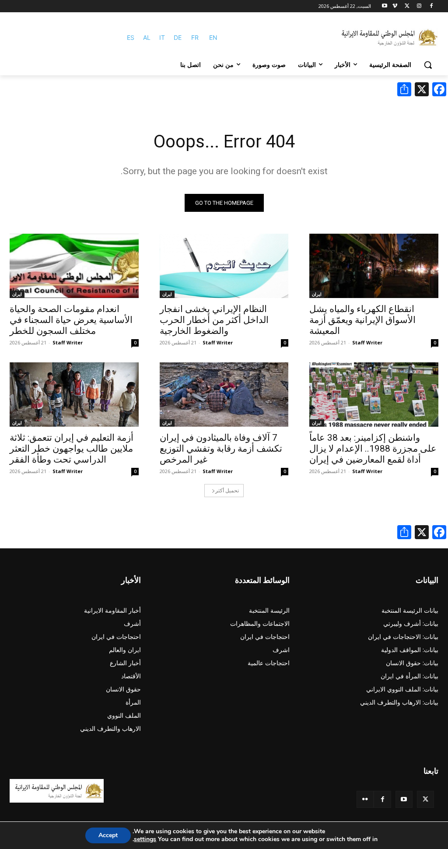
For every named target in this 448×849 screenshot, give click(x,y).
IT (162, 37)
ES (130, 37)
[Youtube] (385, 6)
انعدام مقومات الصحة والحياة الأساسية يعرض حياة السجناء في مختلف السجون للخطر (71, 320)
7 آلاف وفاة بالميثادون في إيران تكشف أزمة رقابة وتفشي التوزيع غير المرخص (221, 448)
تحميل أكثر (227, 490)
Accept (108, 835)
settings (145, 839)
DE (178, 37)
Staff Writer (367, 342)
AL (146, 37)
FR (195, 37)
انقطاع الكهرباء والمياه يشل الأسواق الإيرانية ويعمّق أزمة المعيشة (362, 320)
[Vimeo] (395, 6)
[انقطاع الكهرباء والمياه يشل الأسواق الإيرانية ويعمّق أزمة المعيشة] (373, 266)
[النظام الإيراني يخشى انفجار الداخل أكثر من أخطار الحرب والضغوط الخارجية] (224, 266)
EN (213, 37)
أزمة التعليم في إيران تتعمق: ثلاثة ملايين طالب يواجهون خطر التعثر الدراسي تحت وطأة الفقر (71, 448)
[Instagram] (419, 6)
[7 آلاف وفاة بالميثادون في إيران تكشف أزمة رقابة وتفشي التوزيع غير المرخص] (224, 394)
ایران (317, 294)
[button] (427, 64)
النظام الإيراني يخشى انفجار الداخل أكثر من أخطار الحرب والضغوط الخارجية (214, 320)
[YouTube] (404, 799)
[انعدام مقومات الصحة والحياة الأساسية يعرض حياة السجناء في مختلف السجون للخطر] (74, 266)
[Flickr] (365, 799)
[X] (407, 6)
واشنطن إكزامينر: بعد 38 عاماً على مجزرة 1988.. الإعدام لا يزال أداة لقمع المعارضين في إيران (373, 448)
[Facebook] (431, 6)
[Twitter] (425, 799)
